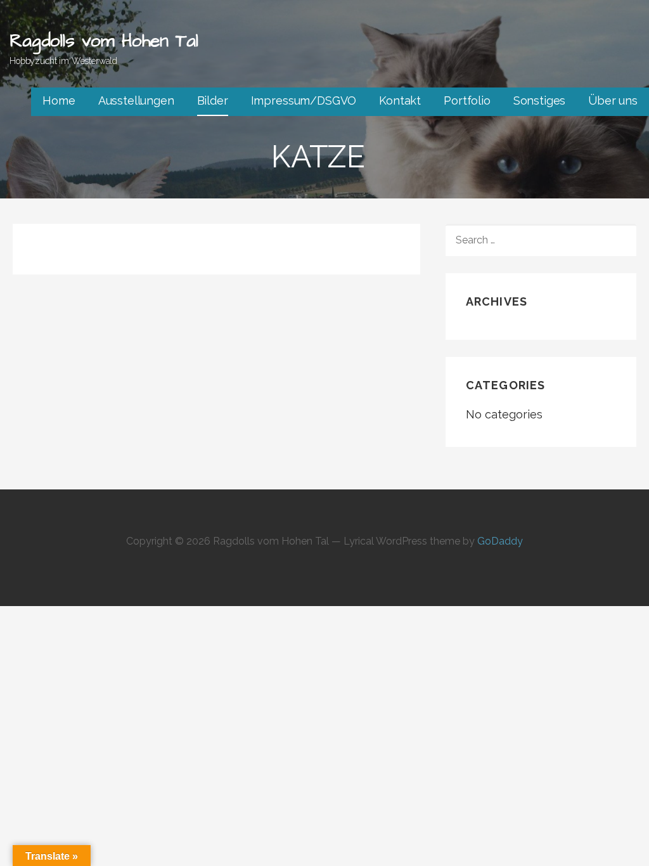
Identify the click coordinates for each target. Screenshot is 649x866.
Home (58, 100)
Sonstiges (539, 100)
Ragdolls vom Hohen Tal (104, 41)
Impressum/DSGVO (304, 100)
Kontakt (400, 100)
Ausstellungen (136, 100)
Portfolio (467, 100)
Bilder (212, 100)
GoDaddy (500, 541)
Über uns (613, 100)
